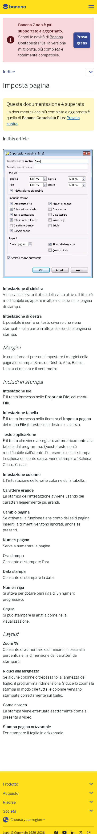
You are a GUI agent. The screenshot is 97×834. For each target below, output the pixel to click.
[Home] (18, 7)
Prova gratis (82, 40)
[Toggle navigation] (90, 7)
